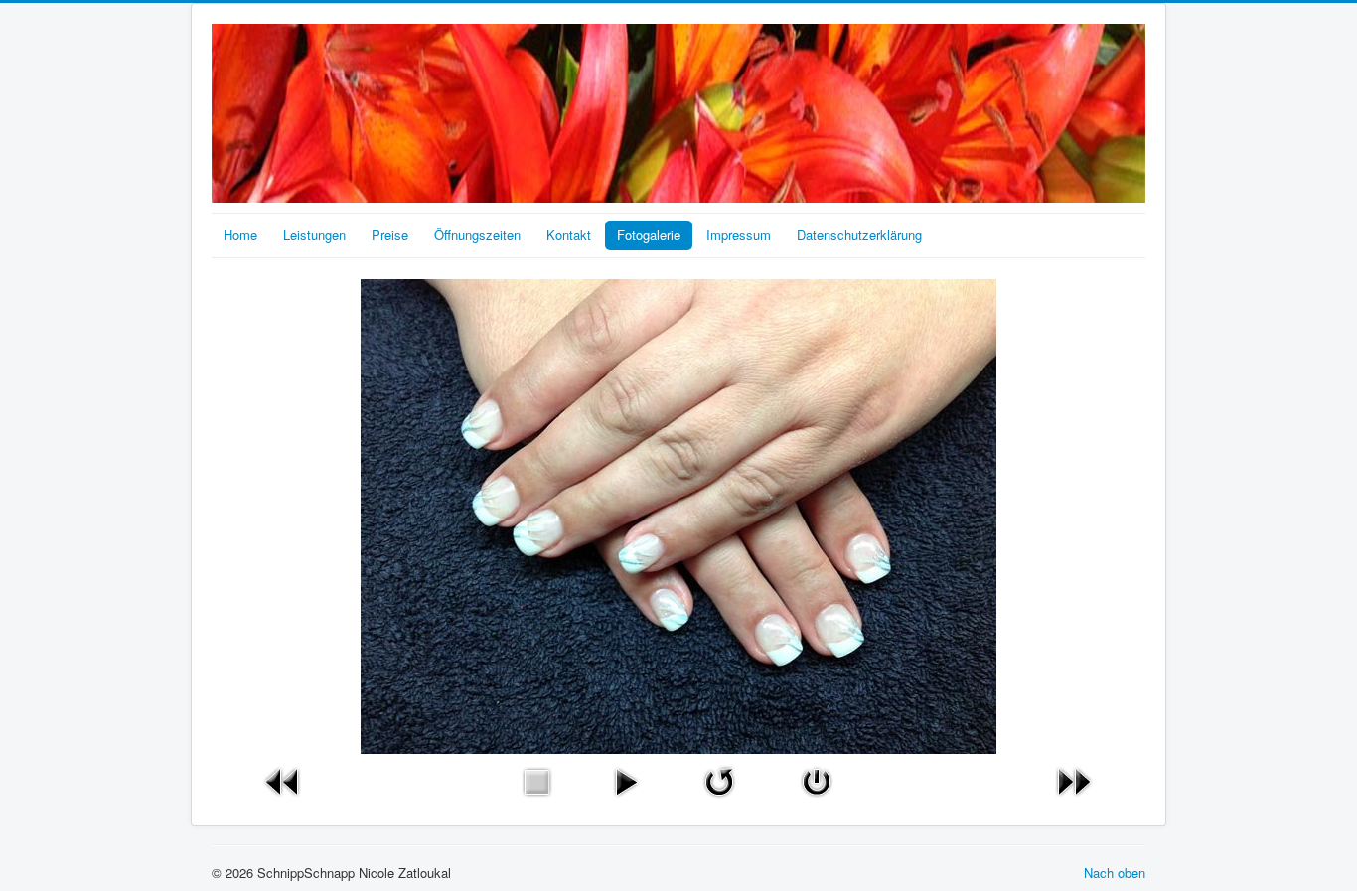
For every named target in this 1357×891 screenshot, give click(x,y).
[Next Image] (1074, 779)
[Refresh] (719, 779)
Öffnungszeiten (477, 234)
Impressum (738, 234)
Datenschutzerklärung (859, 234)
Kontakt (568, 234)
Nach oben (1114, 872)
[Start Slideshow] (626, 779)
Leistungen (314, 234)
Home (240, 234)
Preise (390, 234)
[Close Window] (816, 779)
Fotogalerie (648, 234)
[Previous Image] (283, 779)
